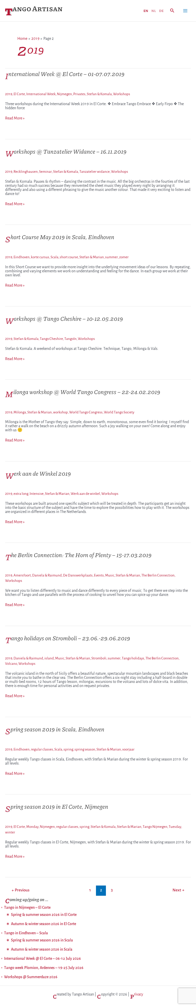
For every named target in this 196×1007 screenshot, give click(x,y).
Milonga (20, 412)
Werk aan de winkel (85, 494)
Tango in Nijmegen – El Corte (27, 907)
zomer (124, 257)
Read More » (14, 118)
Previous (20, 890)
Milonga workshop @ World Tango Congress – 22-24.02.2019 (82, 391)
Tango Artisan (34, 8)
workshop (60, 412)
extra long (21, 494)
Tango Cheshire (51, 339)
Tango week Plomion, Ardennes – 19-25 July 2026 (43, 968)
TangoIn (70, 339)
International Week (41, 94)
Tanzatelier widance (94, 172)
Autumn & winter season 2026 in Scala (41, 949)
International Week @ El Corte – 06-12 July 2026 (42, 958)
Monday (32, 827)
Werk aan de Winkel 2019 (38, 473)
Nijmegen (64, 94)
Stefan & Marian (91, 257)
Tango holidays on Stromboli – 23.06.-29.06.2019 (67, 638)
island (49, 658)
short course (69, 257)
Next (178, 890)
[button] (172, 10)
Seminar (45, 172)
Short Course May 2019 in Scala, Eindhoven (59, 236)
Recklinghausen (26, 172)
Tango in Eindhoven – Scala (26, 933)
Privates (79, 94)
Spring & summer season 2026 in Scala (42, 940)
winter (10, 832)
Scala (54, 257)
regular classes (42, 749)
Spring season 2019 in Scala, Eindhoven (54, 729)
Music (109, 575)
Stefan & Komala (99, 94)
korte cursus (40, 257)
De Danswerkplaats (78, 575)
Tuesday (175, 827)
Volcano (11, 664)
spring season (85, 749)
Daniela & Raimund (47, 575)
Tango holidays (133, 658)
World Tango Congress (86, 412)
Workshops (121, 94)
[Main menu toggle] (185, 10)
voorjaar (128, 749)
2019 (8, 94)
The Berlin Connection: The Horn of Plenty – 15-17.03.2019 (78, 554)
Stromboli (98, 658)
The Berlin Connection (158, 575)
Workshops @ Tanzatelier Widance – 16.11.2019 (66, 151)
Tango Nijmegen (155, 827)
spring (68, 749)
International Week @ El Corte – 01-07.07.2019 (65, 73)
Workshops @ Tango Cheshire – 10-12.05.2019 (64, 318)
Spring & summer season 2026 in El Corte (44, 915)
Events (99, 575)
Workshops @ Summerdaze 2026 (30, 977)
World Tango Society (119, 412)
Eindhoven (22, 257)
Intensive (37, 494)
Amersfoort (22, 575)
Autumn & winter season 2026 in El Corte (43, 924)
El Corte (19, 94)
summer (111, 257)
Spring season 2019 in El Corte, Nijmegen (56, 806)
